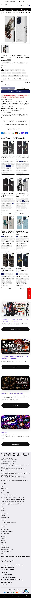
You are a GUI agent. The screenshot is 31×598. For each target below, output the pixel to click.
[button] (2, 5)
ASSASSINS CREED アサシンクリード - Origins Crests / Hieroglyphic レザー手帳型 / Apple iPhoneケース (23, 269)
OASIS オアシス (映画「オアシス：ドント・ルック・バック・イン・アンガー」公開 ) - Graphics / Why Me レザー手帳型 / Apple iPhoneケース (23, 194)
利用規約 (3, 540)
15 (24, 70)
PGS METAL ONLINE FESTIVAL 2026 (9, 495)
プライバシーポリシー (6, 551)
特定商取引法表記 (5, 547)
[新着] (2, 10)
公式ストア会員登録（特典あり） (8, 522)
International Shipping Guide (16, 129)
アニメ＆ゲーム (4, 513)
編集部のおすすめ (5, 517)
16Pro (12, 70)
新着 (2, 486)
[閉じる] (29, 1)
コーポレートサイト (7, 584)
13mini (11, 76)
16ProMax (18, 70)
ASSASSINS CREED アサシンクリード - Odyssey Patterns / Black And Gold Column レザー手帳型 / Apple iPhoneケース (8, 269)
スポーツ (3, 508)
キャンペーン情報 (5, 492)
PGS (13, 589)
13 (27, 76)
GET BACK (15, 367)
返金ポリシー (4, 542)
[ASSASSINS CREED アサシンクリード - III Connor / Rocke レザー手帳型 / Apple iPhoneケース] (23, 222)
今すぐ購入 (22, 88)
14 (20, 73)
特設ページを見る (15, 329)
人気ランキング (4, 488)
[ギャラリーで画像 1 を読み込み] (5, 49)
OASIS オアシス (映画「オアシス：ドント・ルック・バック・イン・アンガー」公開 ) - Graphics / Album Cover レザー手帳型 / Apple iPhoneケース (8, 156)
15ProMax (15, 73)
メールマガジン (4, 524)
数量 (2, 81)
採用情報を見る (15, 444)
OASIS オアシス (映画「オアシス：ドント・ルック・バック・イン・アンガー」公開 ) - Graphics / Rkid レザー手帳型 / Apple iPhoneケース (8, 194)
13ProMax (17, 76)
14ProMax (4, 76)
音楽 (2, 506)
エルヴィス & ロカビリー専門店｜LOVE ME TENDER (12, 499)
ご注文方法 (3, 527)
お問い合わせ (4, 538)
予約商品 (3, 515)
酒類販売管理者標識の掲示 (7, 549)
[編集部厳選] (21, 10)
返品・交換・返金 (5, 533)
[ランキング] (12, 10)
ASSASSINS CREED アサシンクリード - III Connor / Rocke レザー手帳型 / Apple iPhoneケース (23, 232)
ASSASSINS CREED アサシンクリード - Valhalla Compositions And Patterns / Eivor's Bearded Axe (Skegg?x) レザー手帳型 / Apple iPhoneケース (8, 232)
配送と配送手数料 (5, 529)
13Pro (23, 76)
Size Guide (27, 82)
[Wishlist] (24, 5)
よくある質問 (4, 536)
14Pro (24, 73)
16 (3, 70)
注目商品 (3, 490)
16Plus (7, 70)
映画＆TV (3, 510)
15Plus (4, 73)
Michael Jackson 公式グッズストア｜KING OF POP (12, 497)
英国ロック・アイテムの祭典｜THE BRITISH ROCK (12, 501)
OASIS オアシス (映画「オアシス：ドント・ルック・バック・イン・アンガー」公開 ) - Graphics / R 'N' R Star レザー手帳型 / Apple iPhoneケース (23, 156)
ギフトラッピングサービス (7, 531)
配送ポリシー (4, 545)
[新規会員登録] (21, 5)
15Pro (9, 73)
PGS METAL (15, 405)
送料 (7, 62)
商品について (4, 554)
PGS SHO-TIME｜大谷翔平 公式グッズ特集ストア (12, 504)
